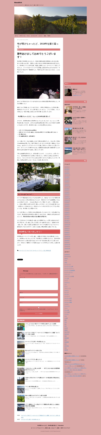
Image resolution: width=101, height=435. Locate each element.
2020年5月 (67, 180)
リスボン (67, 304)
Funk (66, 260)
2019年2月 (67, 194)
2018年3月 (67, 210)
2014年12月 (67, 244)
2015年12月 (67, 236)
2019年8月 (67, 188)
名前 (21, 292)
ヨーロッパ (35, 250)
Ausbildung (67, 254)
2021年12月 (67, 174)
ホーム (16, 35)
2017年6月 (67, 216)
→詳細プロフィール (77, 95)
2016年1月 (67, 234)
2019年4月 (67, 190)
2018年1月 (67, 214)
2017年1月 (67, 220)
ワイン (28, 35)
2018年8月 (67, 204)
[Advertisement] (76, 60)
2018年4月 (67, 208)
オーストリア (34, 35)
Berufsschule (68, 256)
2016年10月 (67, 224)
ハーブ (66, 280)
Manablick (18, 2)
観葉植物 (67, 342)
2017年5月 (67, 218)
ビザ (66, 284)
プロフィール (22, 35)
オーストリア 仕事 (69, 266)
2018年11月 (67, 200)
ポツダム (67, 294)
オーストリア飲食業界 (70, 270)
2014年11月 (67, 246)
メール (22, 297)
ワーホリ (67, 314)
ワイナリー (67, 306)
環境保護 (67, 338)
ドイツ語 (67, 278)
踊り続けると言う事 (78, 128)
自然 (66, 340)
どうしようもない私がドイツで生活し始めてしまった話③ (40, 323)
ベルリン (40, 35)
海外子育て (67, 332)
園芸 (66, 320)
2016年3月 (67, 230)
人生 (44, 250)
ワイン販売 (67, 312)
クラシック (67, 274)
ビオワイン (67, 282)
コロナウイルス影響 (69, 276)
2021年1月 (67, 178)
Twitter (48, 35)
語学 (66, 344)
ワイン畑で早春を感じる (31, 386)
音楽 (45, 35)
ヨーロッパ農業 (68, 302)
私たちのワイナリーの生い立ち (33, 350)
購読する (68, 83)
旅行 (66, 324)
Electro (66, 258)
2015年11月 (67, 238)
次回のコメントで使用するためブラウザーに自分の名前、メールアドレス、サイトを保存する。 (39, 310)
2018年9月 (67, 202)
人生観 (66, 318)
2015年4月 (67, 240)
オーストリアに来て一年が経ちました (35, 341)
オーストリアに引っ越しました (33, 359)
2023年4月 (67, 172)
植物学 (66, 330)
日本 (66, 326)
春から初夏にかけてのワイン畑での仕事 (36, 395)
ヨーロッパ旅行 (68, 300)
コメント (22, 277)
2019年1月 (67, 196)
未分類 (66, 328)
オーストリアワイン (69, 268)
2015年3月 (67, 242)
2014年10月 (67, 248)
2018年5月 (67, 206)
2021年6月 (67, 176)
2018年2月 (67, 212)
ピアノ (66, 286)
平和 (66, 322)
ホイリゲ (29, 250)
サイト (21, 302)
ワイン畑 (67, 310)
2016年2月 (67, 232)
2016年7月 (67, 228)
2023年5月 (67, 171)
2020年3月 (67, 184)
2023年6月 (67, 169)
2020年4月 (67, 182)
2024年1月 (67, 167)
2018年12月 (67, 198)
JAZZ (66, 262)
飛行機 (66, 350)
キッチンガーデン (69, 272)
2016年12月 (67, 222)
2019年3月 (67, 192)
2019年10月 (67, 186)
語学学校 (67, 346)
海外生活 (48, 250)
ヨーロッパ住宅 (68, 298)
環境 (66, 336)
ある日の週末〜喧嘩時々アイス (72, 356)
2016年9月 (67, 226)
